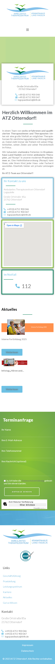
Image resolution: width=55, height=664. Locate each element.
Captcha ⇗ (40, 508)
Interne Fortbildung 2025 (14, 339)
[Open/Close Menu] (27, 29)
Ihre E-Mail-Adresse (11, 440)
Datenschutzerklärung (33, 480)
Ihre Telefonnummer (11, 450)
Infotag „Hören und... (12, 370)
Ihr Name (6, 429)
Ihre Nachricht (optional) (13, 461)
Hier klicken (27, 505)
